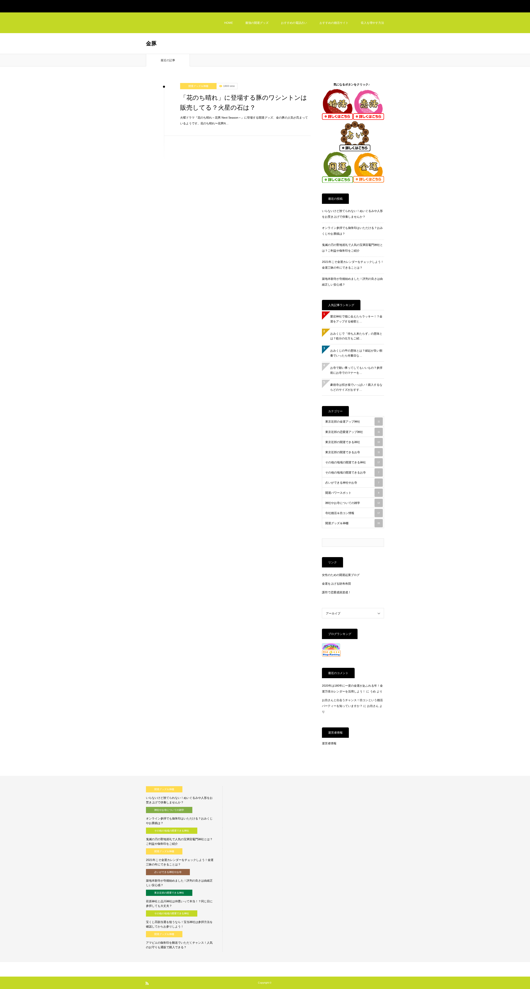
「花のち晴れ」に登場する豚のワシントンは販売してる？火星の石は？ (243, 102)
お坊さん (373, 706)
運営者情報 (329, 743)
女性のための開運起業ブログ (341, 575)
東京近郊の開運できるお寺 (352, 452)
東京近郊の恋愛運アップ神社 (352, 432)
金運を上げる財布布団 (336, 583)
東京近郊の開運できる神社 (352, 442)
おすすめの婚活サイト (333, 22)
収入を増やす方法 (372, 22)
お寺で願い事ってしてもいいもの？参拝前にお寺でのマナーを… (356, 370)
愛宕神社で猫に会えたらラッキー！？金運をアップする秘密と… (356, 319)
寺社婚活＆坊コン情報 (352, 513)
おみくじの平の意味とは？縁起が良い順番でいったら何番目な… (356, 353)
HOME (228, 22)
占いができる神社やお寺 (352, 482)
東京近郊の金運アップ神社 (352, 421)
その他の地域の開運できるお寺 (352, 472)
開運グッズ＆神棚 (198, 86)
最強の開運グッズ (257, 22)
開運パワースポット (352, 492)
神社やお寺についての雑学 (352, 503)
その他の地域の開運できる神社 (352, 462)
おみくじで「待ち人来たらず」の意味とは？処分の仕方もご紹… (356, 336)
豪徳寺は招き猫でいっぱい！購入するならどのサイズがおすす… (356, 387)
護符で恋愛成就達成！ (336, 592)
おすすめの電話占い (294, 22)
